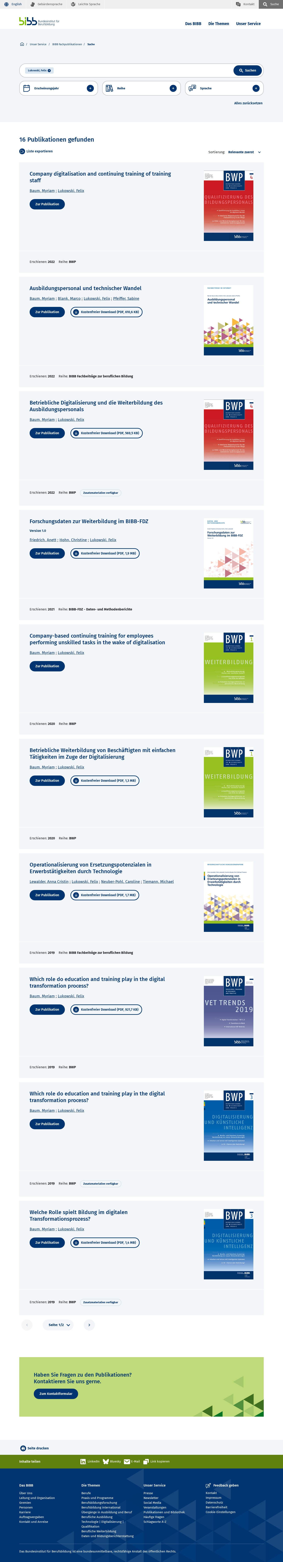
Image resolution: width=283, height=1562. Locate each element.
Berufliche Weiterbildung (98, 1531)
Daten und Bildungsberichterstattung (107, 1536)
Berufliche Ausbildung (96, 1517)
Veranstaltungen (155, 1507)
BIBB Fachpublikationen (67, 44)
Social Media (152, 1503)
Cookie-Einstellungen (221, 1512)
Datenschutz (214, 1502)
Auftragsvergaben (31, 1517)
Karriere (25, 1512)
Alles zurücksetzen (248, 103)
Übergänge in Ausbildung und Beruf (106, 1512)
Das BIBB (193, 23)
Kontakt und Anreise (33, 1522)
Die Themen (218, 23)
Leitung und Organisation (37, 1498)
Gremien (25, 1503)
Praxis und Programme (97, 1498)
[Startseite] (22, 44)
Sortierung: (216, 152)
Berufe (86, 1493)
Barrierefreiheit (216, 1507)
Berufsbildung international (100, 1507)
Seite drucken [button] (38, 1448)
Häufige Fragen (154, 1517)
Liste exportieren (40, 151)
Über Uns (25, 1493)
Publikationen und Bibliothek (164, 1512)
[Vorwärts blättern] (89, 1325)
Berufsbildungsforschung (99, 1503)
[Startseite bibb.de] (45, 21)
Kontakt (211, 1493)
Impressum (213, 1498)
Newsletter (151, 1498)
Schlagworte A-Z (155, 1522)
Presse (148, 1493)
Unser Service (248, 23)
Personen (26, 1507)
